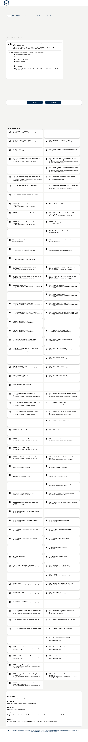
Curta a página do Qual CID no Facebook (16, 37)
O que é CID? (74, 3)
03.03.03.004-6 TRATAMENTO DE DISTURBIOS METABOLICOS (29, 72)
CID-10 (59, 3)
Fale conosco (80, 3)
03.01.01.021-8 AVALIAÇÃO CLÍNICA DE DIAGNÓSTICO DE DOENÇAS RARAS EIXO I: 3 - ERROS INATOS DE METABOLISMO (36, 69)
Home (53, 3)
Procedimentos (66, 3)
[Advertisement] (44, 27)
